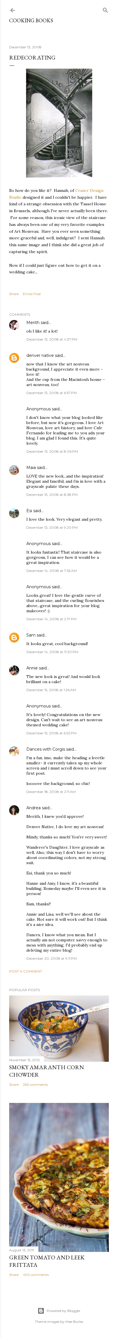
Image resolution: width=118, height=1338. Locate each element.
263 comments (35, 1084)
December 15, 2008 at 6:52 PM (51, 733)
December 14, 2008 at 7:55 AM (51, 570)
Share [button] (14, 294)
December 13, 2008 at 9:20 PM (52, 527)
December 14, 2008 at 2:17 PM (51, 619)
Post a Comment (25, 971)
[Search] (105, 9)
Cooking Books (31, 20)
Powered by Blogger (63, 1311)
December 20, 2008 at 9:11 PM (51, 958)
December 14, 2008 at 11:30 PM (52, 652)
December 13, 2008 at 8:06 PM (52, 451)
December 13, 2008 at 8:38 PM (52, 494)
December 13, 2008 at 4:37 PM (51, 339)
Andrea (33, 807)
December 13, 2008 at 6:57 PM (51, 393)
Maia (31, 467)
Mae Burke (74, 1321)
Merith (33, 322)
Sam (31, 635)
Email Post (32, 294)
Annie (32, 668)
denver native (40, 355)
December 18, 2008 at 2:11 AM (51, 792)
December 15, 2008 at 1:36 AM (51, 690)
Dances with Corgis (45, 749)
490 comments (36, 1275)
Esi (29, 510)
